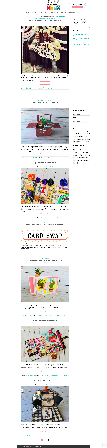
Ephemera (46, 375)
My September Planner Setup (45, 321)
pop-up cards (57, 315)
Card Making (44, 100)
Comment (66, 375)
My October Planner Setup (45, 163)
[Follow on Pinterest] (80, 4)
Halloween (49, 217)
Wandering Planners (50, 18)
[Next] (48, 440)
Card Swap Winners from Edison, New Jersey (45, 224)
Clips (42, 375)
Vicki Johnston (60, 16)
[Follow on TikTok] (77, 4)
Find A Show (33, 12)
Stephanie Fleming (38, 88)
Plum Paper (25, 88)
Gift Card (78, 12)
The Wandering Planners (46, 160)
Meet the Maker (62, 87)
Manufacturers (41, 18)
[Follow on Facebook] (70, 4)
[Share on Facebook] (74, 22)
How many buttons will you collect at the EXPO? (82, 45)
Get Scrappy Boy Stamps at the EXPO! (80, 35)
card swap (53, 157)
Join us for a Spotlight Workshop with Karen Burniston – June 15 (82, 39)
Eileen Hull (48, 87)
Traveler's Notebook (46, 88)
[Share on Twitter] (77, 22)
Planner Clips (54, 217)
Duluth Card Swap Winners (45, 381)
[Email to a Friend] (81, 22)
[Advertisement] (44, 94)
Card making (47, 157)
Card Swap (49, 100)
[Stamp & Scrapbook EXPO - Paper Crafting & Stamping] (53, 5)
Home (27, 12)
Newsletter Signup (77, 7)
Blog (36, 18)
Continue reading (45, 82)
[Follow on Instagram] (74, 4)
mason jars (52, 315)
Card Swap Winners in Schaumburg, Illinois (45, 260)
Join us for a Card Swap (78, 42)
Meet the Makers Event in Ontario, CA (45, 20)
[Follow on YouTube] (84, 4)
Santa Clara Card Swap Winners (45, 103)
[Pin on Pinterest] (84, 22)
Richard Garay (31, 88)
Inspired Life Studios (54, 87)
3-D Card (43, 157)
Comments (66, 255)
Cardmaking (42, 435)
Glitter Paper (43, 217)
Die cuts (47, 315)
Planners (58, 217)
